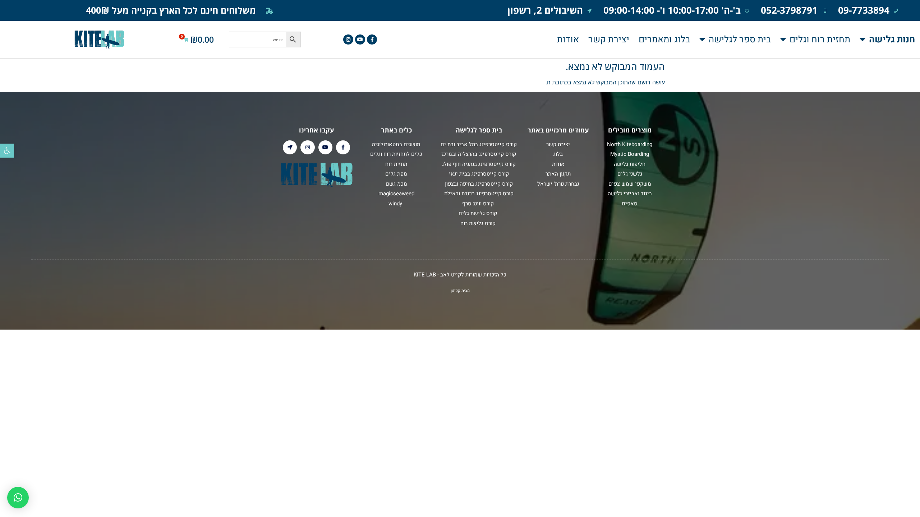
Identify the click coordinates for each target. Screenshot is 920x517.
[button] (7, 151)
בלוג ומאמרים (664, 39)
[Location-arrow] (290, 147)
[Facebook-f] (372, 39)
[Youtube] (360, 39)
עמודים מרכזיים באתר (558, 130)
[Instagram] (348, 39)
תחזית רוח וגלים (820, 39)
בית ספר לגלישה (740, 39)
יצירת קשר (608, 39)
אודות (568, 39)
